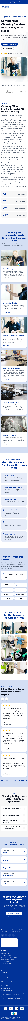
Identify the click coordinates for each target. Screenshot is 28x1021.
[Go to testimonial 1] (2, 780)
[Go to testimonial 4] (6, 780)
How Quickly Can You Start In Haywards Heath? (14, 828)
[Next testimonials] (6, 698)
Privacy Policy (4, 977)
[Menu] (26, 7)
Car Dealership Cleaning (7, 961)
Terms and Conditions (6, 981)
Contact (3, 975)
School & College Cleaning (7, 959)
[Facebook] (2, 935)
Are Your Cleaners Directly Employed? (13, 821)
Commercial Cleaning (6, 955)
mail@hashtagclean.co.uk (19, 1)
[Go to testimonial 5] (7, 780)
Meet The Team (5, 973)
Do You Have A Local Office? (13, 815)
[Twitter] (6, 935)
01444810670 (8, 1)
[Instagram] (9, 935)
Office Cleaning (5, 953)
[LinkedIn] (13, 935)
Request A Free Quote (8, 44)
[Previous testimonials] (2, 698)
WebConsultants (12, 1018)
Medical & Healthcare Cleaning (9, 957)
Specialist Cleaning (6, 963)
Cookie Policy (4, 979)
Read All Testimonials (19, 780)
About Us (3, 970)
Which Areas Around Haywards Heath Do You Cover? (14, 809)
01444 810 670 (8, 48)
